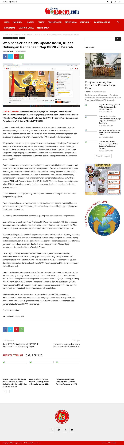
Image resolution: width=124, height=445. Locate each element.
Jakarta (15, 38)
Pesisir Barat (43, 28)
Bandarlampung (102, 22)
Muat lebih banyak (102, 156)
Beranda (5, 34)
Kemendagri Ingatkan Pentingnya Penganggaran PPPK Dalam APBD (67, 345)
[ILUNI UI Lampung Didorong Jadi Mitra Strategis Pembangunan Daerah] (91, 133)
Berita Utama (15, 34)
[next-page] (8, 391)
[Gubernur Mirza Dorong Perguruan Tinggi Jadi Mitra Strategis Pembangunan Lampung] (91, 145)
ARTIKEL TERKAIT (13, 355)
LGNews (10, 51)
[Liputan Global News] (62, 11)
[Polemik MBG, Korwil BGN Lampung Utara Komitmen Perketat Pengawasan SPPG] (68, 369)
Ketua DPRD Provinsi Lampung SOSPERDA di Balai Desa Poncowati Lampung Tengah (20, 345)
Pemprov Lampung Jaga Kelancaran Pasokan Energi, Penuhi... (100, 85)
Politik (41, 22)
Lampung (84, 22)
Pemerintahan (55, 22)
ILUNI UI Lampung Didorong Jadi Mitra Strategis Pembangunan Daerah (109, 132)
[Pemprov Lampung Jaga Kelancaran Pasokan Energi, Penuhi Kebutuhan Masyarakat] (103, 66)
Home (7, 22)
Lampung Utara (26, 28)
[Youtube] (119, 1)
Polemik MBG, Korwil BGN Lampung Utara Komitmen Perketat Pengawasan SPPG (66, 381)
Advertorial (71, 22)
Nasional (17, 22)
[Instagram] (111, 1)
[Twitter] (115, 1)
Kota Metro (9, 28)
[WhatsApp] (21, 56)
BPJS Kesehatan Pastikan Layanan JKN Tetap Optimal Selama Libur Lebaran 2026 (39, 381)
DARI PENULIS (34, 355)
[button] (118, 22)
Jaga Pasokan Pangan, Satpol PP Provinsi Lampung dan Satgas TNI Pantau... (109, 107)
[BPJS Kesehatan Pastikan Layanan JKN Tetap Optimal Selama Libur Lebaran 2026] (41, 369)
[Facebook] (107, 1)
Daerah (30, 22)
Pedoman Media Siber (109, 443)
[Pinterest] (16, 56)
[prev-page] (4, 391)
